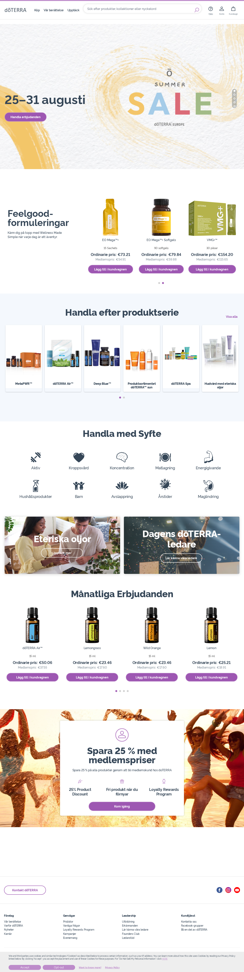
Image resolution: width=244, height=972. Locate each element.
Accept (24, 967)
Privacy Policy (112, 967)
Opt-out (59, 967)
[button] (234, 91)
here (165, 958)
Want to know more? (90, 967)
